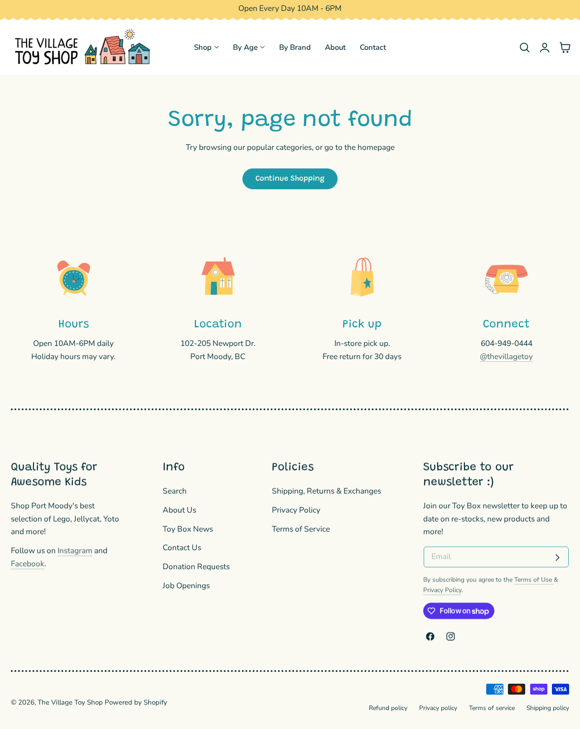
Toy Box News (188, 529)
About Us (179, 510)
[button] (524, 47)
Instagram (75, 551)
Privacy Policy (296, 510)
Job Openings (186, 585)
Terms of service (492, 708)
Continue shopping (290, 178)
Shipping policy (548, 708)
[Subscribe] (557, 558)
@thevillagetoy (506, 356)
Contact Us (182, 548)
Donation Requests (196, 567)
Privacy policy (438, 708)
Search (175, 491)
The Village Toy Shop (70, 702)
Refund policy (388, 708)
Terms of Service (301, 529)
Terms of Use (534, 580)
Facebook (27, 564)
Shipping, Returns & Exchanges (326, 491)
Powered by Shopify (136, 702)
